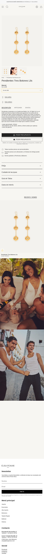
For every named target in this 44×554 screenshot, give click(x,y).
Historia (4, 522)
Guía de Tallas (7, 178)
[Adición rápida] (2, 250)
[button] (7, 6)
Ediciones (4, 513)
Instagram (4, 551)
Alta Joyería (5, 510)
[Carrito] (41, 6)
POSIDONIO (22, 303)
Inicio (3, 77)
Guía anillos (8, 97)
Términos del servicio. (6, 496)
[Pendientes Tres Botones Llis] (22, 226)
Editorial (4, 519)
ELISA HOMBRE (22, 308)
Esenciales (5, 507)
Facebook (4, 549)
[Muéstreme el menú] (3, 6)
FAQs (4, 166)
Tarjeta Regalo (6, 516)
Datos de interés (8, 185)
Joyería (4, 504)
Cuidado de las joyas (9, 172)
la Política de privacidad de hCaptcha (32, 495)
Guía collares (8, 102)
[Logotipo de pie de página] (8, 466)
